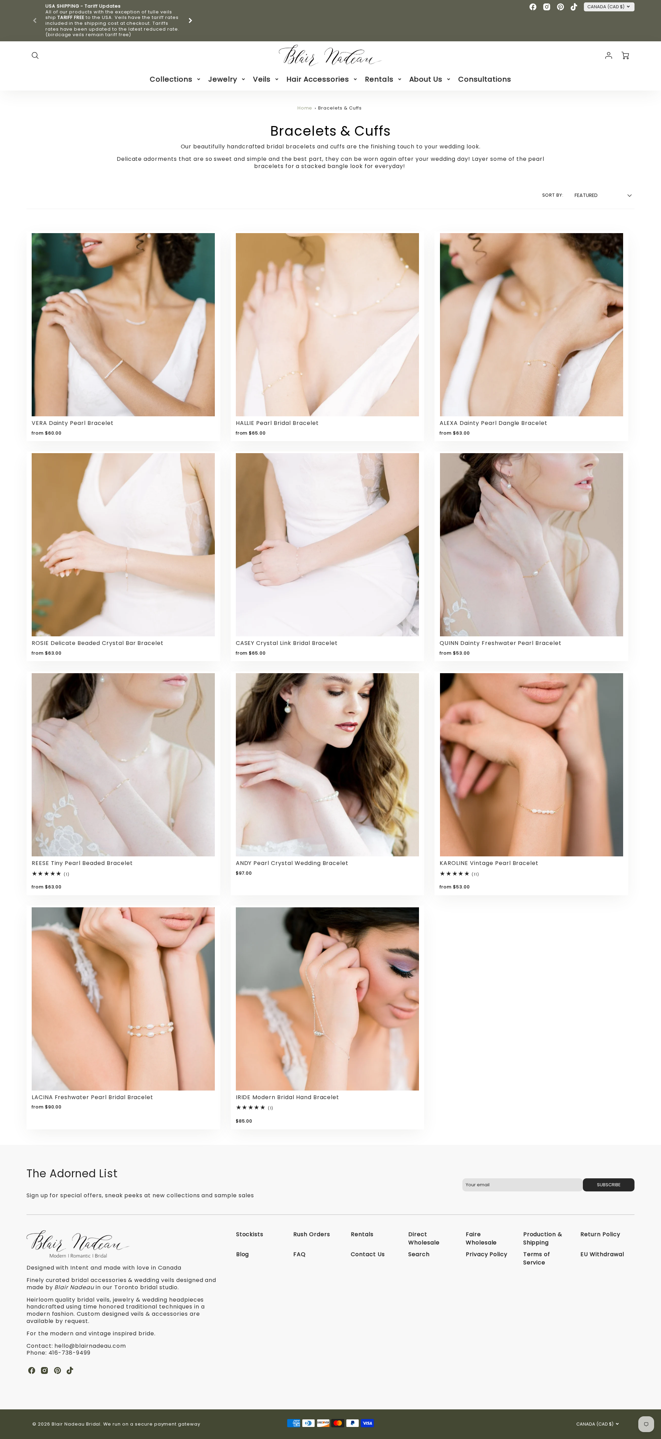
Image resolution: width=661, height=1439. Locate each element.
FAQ (299, 1254)
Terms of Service (536, 1258)
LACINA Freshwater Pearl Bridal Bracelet (92, 1097)
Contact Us (368, 1254)
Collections (171, 79)
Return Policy (600, 1234)
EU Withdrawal (602, 1254)
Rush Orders (311, 1234)
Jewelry (222, 79)
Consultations (484, 79)
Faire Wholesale (481, 1238)
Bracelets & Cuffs (340, 108)
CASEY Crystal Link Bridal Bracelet (287, 643)
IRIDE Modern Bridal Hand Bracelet (287, 1097)
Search (419, 1254)
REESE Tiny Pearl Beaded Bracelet (82, 863)
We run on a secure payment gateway (151, 1424)
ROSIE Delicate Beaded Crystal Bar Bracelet (98, 643)
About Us (426, 79)
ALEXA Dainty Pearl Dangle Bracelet (493, 423)
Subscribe (608, 1185)
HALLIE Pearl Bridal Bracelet (277, 423)
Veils (262, 79)
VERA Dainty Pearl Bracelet (73, 423)
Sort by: (553, 195)
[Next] (190, 20)
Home (305, 108)
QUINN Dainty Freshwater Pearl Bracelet (500, 643)
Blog (242, 1254)
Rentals (379, 79)
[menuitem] (175, 79)
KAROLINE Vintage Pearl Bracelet (489, 863)
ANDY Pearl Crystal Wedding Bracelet (292, 863)
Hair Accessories (317, 79)
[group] (112, 20)
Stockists (250, 1234)
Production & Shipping (543, 1238)
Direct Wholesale (424, 1238)
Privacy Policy (486, 1254)
